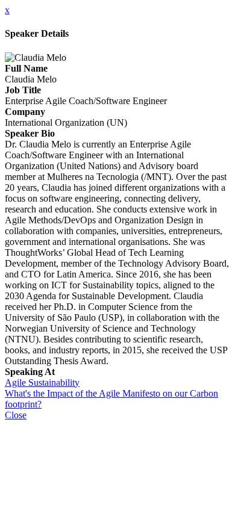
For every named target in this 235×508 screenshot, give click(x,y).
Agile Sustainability (42, 382)
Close (16, 415)
